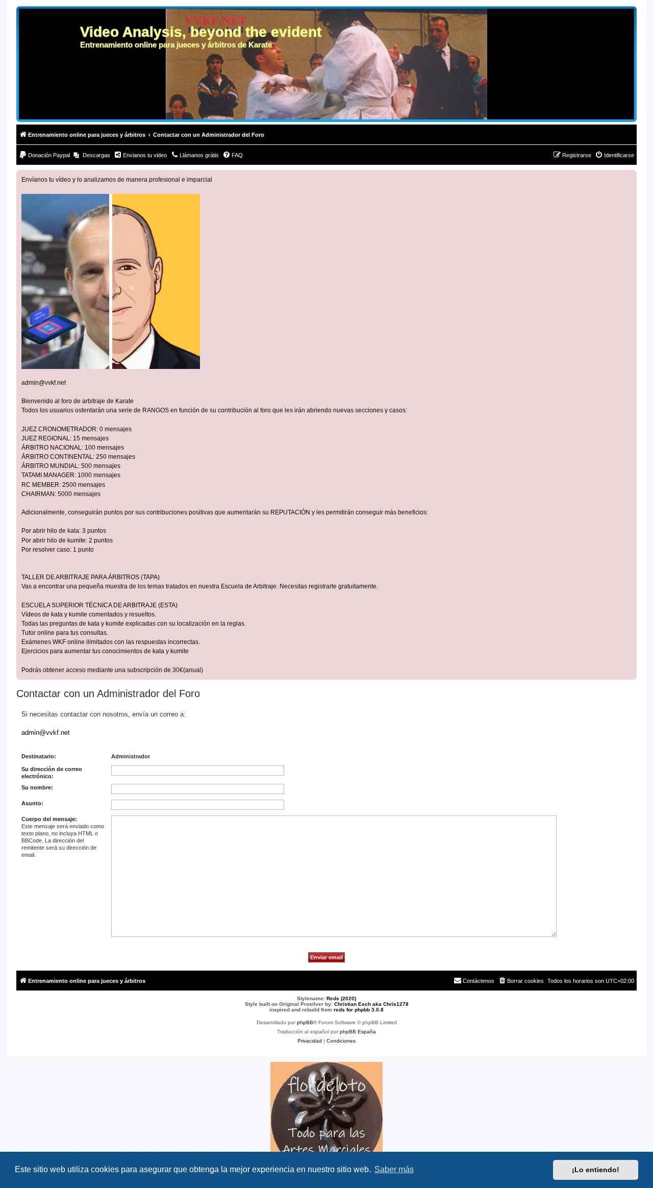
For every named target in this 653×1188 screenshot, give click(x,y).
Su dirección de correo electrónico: (51, 772)
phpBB (305, 1022)
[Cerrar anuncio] (628, 178)
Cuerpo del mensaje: (49, 819)
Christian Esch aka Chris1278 (371, 1004)
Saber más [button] (394, 1169)
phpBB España (358, 1031)
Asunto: (32, 803)
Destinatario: (38, 756)
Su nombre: (37, 787)
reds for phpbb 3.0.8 (359, 1009)
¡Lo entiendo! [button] (595, 1170)
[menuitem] (44, 155)
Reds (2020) (341, 998)
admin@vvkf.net (43, 382)
